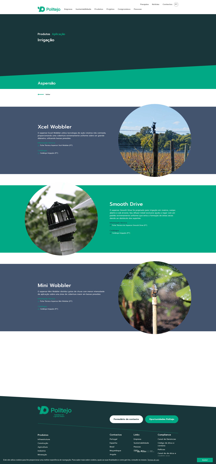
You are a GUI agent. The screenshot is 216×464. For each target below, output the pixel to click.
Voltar (48, 94)
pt (176, 4)
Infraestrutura (44, 439)
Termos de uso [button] (153, 460)
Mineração (42, 454)
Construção (43, 443)
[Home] (49, 9)
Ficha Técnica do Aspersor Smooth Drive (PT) (129, 225)
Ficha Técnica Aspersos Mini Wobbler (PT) (56, 301)
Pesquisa (144, 4)
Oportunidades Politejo (161, 419)
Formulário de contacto (126, 419)
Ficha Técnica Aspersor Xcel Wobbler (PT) (56, 145)
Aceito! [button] (205, 460)
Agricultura (43, 447)
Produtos (44, 34)
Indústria (42, 451)
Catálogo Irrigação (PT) (49, 153)
